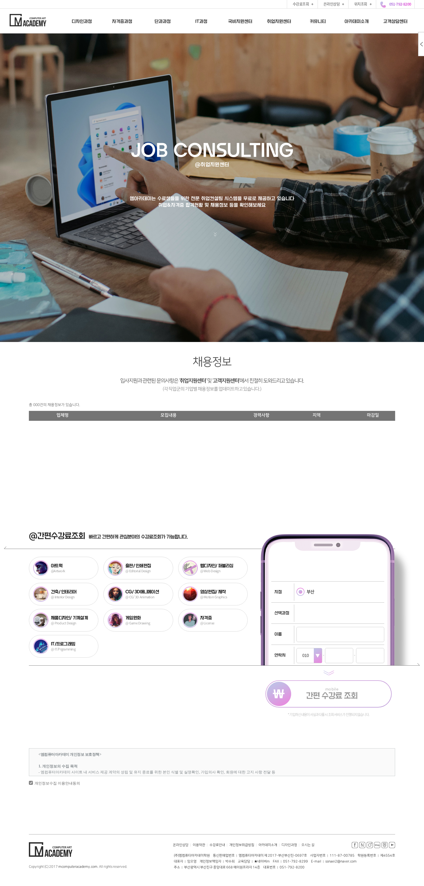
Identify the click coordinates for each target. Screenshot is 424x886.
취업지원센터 (279, 21)
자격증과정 (122, 21)
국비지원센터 (240, 21)
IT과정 (201, 21)
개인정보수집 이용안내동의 (57, 783)
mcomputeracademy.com (77, 867)
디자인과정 (81, 21)
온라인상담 (180, 845)
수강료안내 (217, 845)
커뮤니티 (317, 21)
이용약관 (199, 845)
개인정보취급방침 (241, 845)
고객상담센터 (395, 21)
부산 (310, 591)
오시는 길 (307, 845)
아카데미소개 (356, 21)
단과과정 (162, 21)
